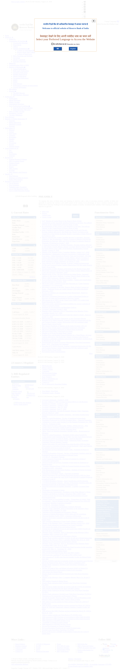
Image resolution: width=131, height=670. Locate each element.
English (73, 49)
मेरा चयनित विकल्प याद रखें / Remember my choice (66, 44)
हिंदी (58, 49)
